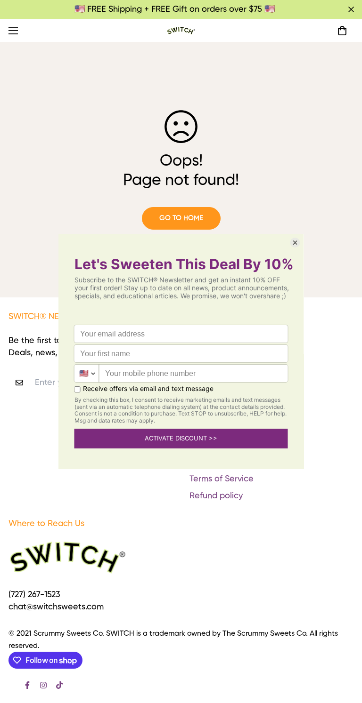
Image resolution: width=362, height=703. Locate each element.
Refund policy (216, 496)
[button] (342, 30)
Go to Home (181, 218)
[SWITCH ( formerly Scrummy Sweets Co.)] (181, 30)
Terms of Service (221, 479)
